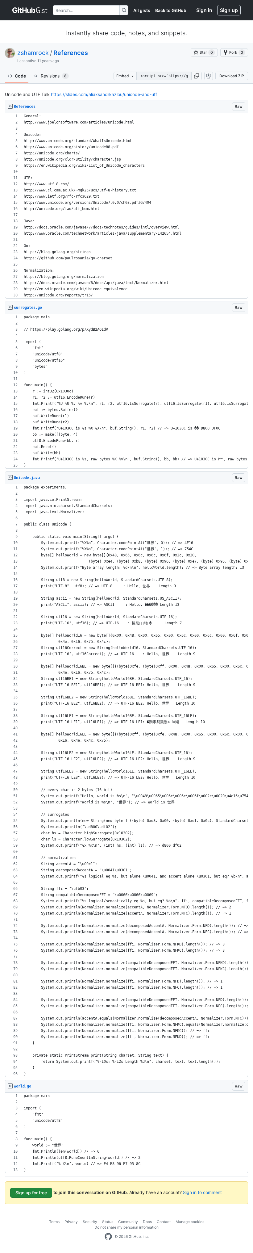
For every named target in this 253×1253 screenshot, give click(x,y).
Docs (147, 1221)
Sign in (204, 10)
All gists (141, 10)
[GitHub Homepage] (108, 1237)
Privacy (71, 1221)
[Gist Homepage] (30, 10)
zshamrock (33, 53)
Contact (164, 1221)
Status (107, 1221)
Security (90, 1221)
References (70, 53)
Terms (54, 1221)
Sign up (229, 10)
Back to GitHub (170, 10)
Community (128, 1221)
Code (20, 75)
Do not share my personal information (126, 1227)
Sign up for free (31, 1192)
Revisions (54, 75)
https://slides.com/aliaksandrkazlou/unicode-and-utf (104, 94)
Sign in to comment (202, 1192)
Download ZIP (231, 75)
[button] (196, 76)
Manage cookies (190, 1221)
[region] (126, 206)
